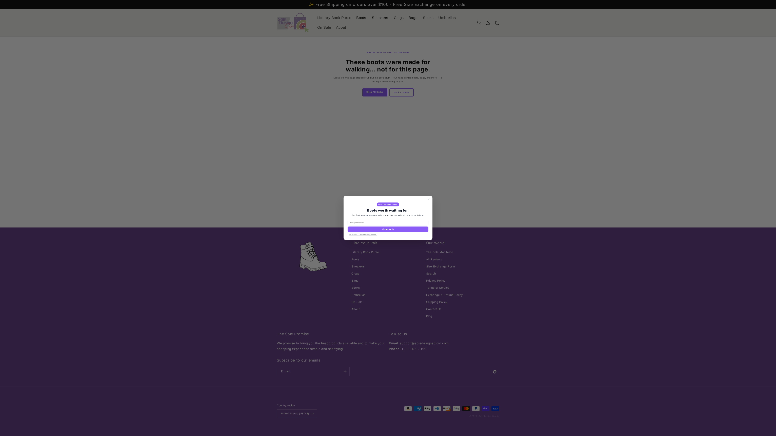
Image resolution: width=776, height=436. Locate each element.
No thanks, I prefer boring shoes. (363, 235)
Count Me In (388, 229)
